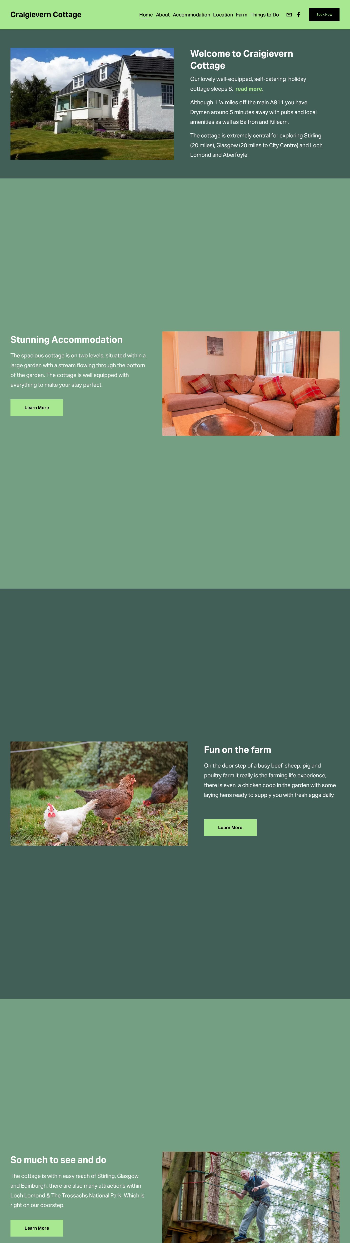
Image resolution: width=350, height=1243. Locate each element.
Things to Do (264, 14)
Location (223, 14)
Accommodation (191, 14)
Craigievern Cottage (45, 14)
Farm (241, 14)
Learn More (37, 407)
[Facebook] (298, 14)
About (163, 14)
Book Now (324, 14)
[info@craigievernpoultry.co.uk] (289, 14)
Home (146, 14)
